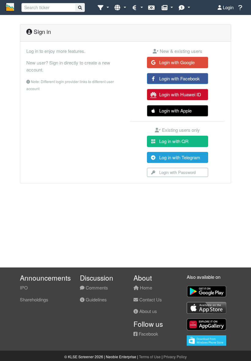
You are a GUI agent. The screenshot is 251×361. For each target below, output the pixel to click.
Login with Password (177, 172)
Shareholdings (34, 299)
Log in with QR (173, 141)
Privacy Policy (175, 356)
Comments (96, 287)
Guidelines (95, 299)
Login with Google (176, 62)
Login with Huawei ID (179, 94)
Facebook (147, 333)
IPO (24, 287)
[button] (103, 7)
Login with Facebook (179, 78)
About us (147, 311)
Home (145, 287)
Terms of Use (150, 356)
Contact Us (150, 299)
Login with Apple (175, 110)
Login (228, 7)
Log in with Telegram (179, 157)
